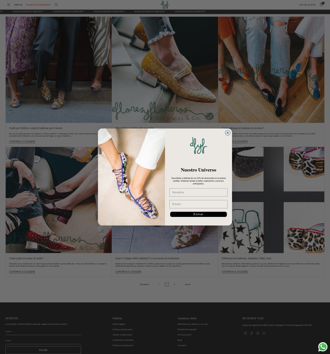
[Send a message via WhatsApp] (322, 346)
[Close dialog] (227, 132)
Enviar (199, 214)
